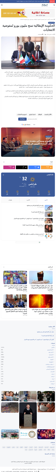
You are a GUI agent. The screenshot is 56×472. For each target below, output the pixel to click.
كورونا (35, 449)
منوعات (52, 383)
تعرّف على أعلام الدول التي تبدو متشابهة (34, 205)
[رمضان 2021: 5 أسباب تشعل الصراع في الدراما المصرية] (46, 434)
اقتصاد (51, 359)
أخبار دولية (51, 352)
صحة (53, 379)
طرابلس (40, 449)
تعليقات (10, 200)
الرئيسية (52, 19)
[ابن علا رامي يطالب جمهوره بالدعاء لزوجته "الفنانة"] (49, 228)
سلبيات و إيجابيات (49, 364)
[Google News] (26, 124)
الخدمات (52, 371)
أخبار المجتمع (44, 19)
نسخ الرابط (22, 119)
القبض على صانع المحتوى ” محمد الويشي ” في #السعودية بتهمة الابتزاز (27, 218)
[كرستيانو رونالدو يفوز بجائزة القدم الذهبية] (28, 415)
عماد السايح (30, 114)
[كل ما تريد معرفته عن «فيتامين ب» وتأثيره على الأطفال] (49, 236)
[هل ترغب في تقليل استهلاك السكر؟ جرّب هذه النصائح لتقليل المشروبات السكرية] (41, 277)
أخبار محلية (50, 357)
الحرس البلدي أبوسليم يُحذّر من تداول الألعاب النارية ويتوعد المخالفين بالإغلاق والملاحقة (31, 1)
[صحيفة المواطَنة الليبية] (45, 5)
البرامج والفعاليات (50, 367)
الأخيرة (28, 200)
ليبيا (26, 449)
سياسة (52, 376)
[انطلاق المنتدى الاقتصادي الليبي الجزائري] (10, 434)
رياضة (53, 374)
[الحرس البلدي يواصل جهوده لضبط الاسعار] (46, 396)
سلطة (49, 449)
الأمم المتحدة (47, 114)
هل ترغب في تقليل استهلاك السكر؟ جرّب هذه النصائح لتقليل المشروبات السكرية (42, 288)
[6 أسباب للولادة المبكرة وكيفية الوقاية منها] (46, 407)
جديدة (4, 447)
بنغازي (14, 447)
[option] (28, 142)
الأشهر (45, 200)
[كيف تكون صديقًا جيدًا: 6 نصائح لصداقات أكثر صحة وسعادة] (10, 396)
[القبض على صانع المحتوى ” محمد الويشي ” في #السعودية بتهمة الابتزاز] (49, 220)
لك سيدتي (52, 381)
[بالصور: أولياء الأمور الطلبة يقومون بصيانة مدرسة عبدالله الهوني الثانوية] (28, 396)
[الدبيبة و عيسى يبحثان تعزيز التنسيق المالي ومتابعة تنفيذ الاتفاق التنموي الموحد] (15, 301)
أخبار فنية (51, 354)
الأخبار (49, 19)
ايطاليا (38, 114)
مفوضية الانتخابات (19, 114)
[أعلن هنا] (28, 13)
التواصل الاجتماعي (50, 369)
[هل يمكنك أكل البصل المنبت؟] (49, 214)
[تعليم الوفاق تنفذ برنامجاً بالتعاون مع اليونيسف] (28, 434)
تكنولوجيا (51, 362)
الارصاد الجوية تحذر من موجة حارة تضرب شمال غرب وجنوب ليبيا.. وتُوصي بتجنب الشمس (42, 311)
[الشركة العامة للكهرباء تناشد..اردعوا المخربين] (10, 407)
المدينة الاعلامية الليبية (15, 469)
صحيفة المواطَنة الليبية (31, 469)
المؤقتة (26, 447)
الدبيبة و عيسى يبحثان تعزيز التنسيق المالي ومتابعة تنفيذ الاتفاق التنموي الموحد (17, 311)
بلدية (18, 447)
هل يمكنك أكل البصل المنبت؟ (37, 212)
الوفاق (22, 447)
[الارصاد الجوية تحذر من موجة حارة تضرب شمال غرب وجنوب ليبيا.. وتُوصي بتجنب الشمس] (41, 301)
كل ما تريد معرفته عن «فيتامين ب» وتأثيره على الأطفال (31, 234)
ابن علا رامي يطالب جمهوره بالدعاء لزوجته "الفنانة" (32, 225)
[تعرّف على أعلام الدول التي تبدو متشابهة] (49, 207)
